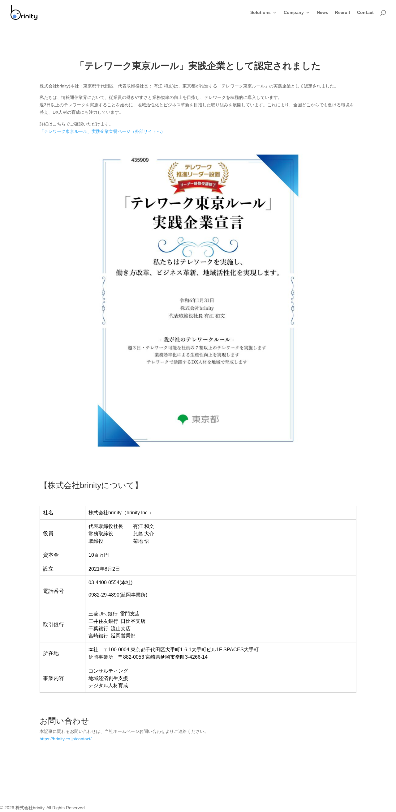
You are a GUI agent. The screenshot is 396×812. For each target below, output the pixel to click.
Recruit (342, 12)
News (322, 12)
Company (294, 12)
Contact (365, 12)
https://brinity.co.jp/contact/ (66, 738)
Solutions (260, 12)
